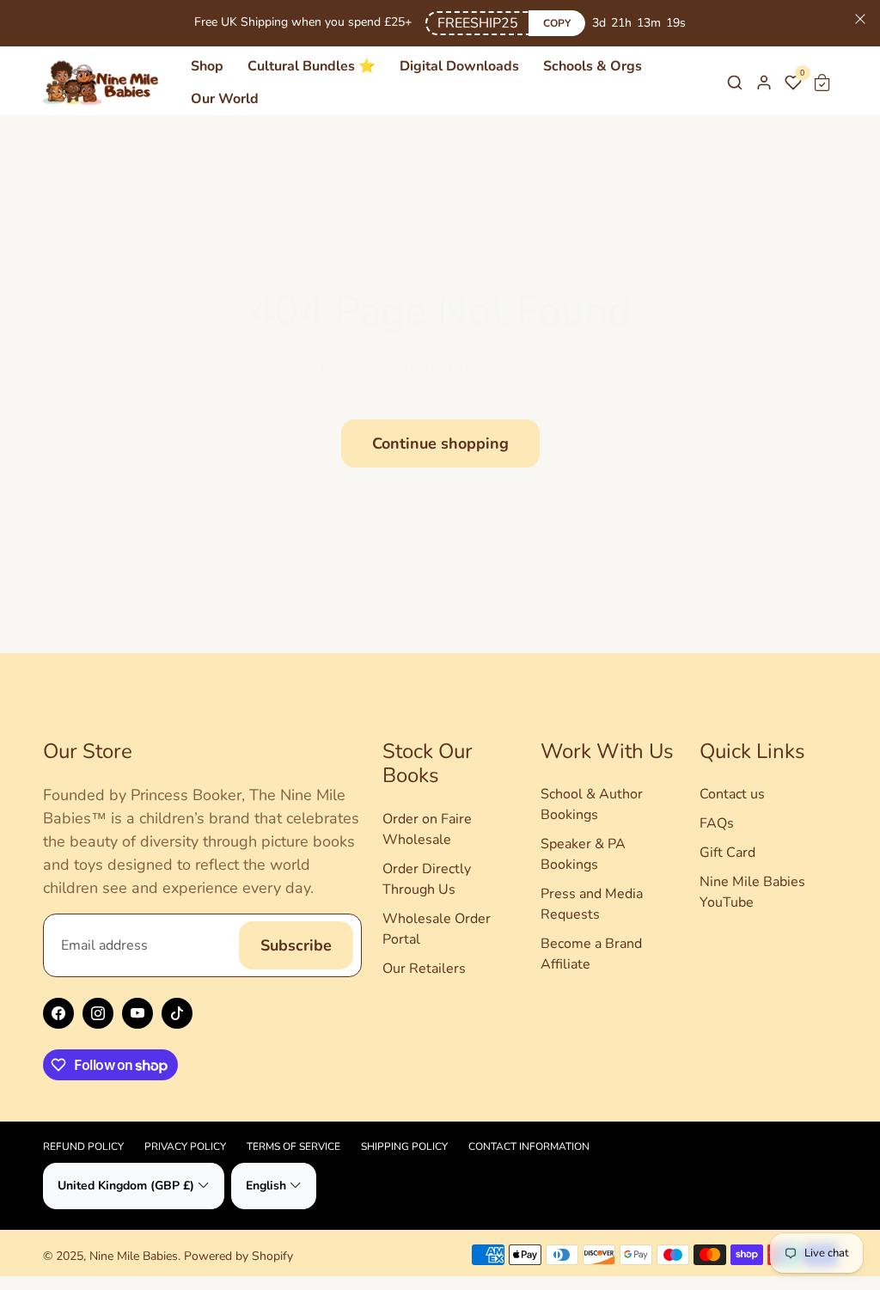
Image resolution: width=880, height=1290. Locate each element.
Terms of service (293, 1146)
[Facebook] (58, 1013)
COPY (557, 23)
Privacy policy (185, 1146)
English (266, 1185)
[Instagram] (97, 1013)
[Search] (734, 82)
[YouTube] (137, 1013)
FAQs (717, 823)
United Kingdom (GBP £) (126, 1185)
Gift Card (727, 852)
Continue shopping (440, 443)
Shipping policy (404, 1146)
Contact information (529, 1146)
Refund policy (83, 1146)
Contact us (732, 794)
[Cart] (822, 82)
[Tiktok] (177, 1013)
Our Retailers (424, 968)
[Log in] (764, 82)
